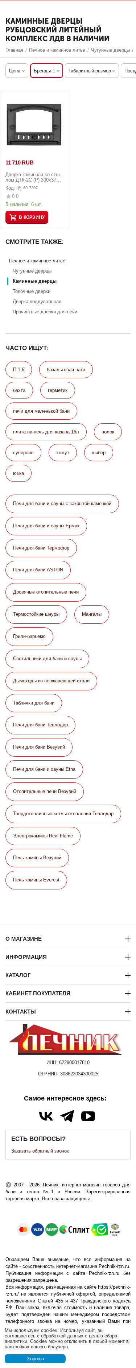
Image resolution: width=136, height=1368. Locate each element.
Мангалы (92, 614)
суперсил (23, 452)
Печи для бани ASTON (38, 569)
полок (108, 432)
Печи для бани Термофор (41, 548)
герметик (57, 390)
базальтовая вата (66, 369)
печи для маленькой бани (41, 411)
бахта (19, 390)
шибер (99, 452)
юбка (18, 473)
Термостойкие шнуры (36, 614)
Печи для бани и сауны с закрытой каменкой (62, 503)
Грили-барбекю (29, 636)
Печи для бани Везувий (39, 747)
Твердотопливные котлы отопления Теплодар (63, 813)
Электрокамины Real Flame (43, 835)
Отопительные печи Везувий (44, 791)
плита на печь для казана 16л (46, 432)
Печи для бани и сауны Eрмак (46, 525)
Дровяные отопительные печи (46, 592)
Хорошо (35, 1358)
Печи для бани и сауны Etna (44, 769)
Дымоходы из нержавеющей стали (51, 680)
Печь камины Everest (36, 880)
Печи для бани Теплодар (40, 724)
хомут (62, 452)
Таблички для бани (33, 703)
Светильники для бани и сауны (47, 658)
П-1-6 (18, 369)
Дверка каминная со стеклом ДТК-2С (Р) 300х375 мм (33, 177)
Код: (10, 188)
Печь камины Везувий (37, 857)
